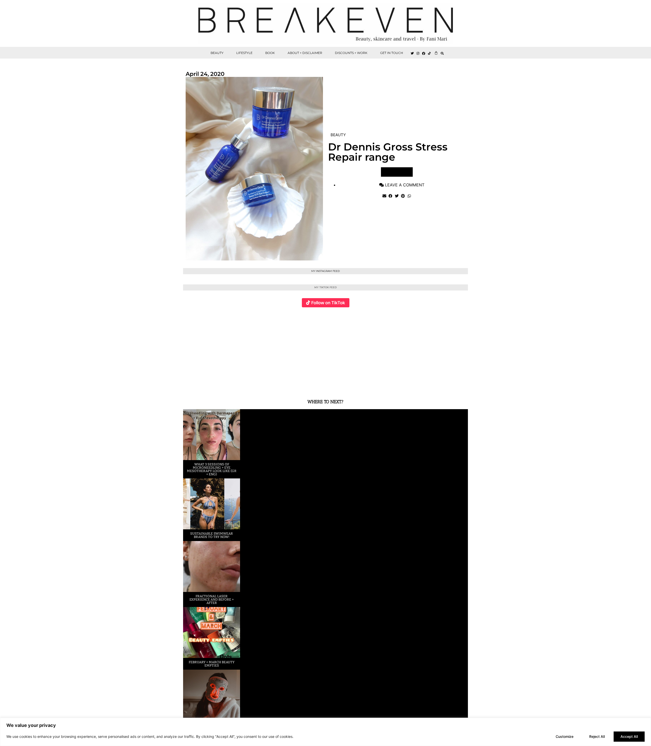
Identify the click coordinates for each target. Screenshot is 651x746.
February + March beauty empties (211, 663)
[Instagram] (418, 53)
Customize (564, 736)
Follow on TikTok (328, 302)
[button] (442, 53)
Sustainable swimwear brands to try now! (211, 535)
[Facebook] (424, 53)
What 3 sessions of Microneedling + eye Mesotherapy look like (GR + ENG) (211, 469)
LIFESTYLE (244, 53)
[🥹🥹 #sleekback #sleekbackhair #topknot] (396, 350)
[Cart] (436, 52)
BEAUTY (217, 53)
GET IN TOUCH (391, 53)
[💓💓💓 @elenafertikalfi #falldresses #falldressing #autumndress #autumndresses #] (301, 350)
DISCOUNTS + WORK (351, 53)
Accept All (629, 736)
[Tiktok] (429, 53)
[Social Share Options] (188, 385)
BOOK (270, 53)
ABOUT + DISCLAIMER (305, 53)
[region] (325, 732)
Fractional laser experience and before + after (211, 599)
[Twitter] (412, 53)
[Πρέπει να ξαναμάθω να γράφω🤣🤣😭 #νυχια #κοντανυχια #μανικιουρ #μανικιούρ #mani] (444, 350)
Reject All (597, 736)
